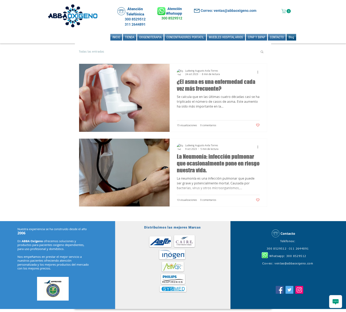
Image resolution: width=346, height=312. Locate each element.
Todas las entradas (91, 51)
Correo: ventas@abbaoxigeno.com (228, 10)
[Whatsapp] (161, 11)
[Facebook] (280, 290)
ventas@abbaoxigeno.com (294, 263)
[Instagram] (299, 290)
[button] (287, 11)
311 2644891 (135, 24)
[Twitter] (289, 290)
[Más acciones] (259, 72)
